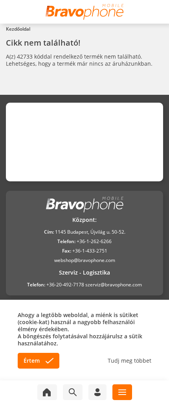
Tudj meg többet (129, 360)
